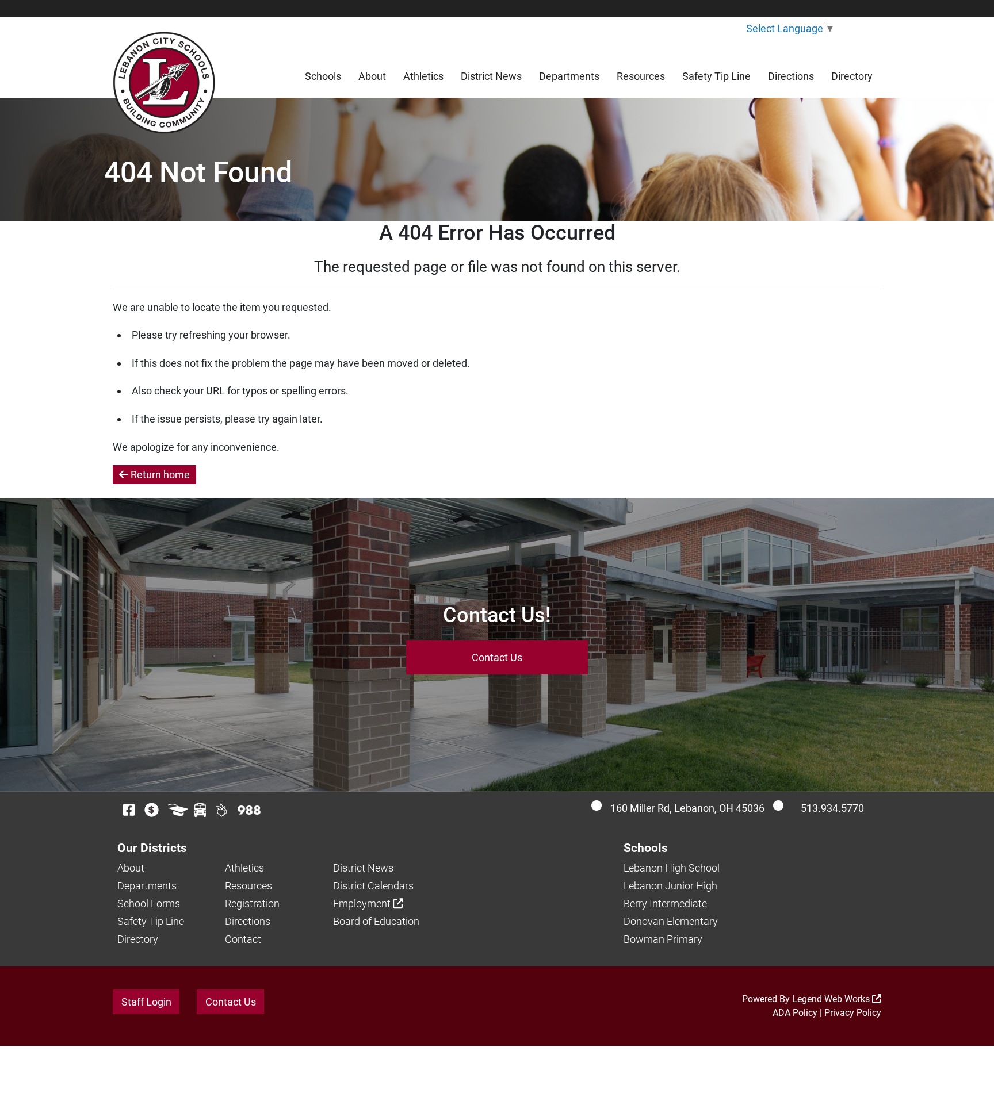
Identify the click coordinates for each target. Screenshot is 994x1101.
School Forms (148, 903)
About (372, 76)
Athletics (423, 76)
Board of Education (376, 921)
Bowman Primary (663, 939)
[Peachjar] (221, 809)
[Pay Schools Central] (152, 809)
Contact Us (497, 657)
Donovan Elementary (671, 921)
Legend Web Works (832, 998)
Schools (323, 76)
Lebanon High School (672, 868)
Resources (641, 76)
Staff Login (146, 1002)
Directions (791, 76)
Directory (852, 76)
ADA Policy (795, 1012)
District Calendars (373, 886)
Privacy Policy (852, 1012)
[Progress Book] (178, 809)
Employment (363, 903)
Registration (252, 903)
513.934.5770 (832, 808)
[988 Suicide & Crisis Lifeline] (249, 810)
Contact (243, 939)
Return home (159, 475)
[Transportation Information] (200, 809)
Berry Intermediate (665, 903)
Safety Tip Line (716, 76)
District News (491, 76)
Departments (569, 76)
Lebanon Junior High (670, 886)
